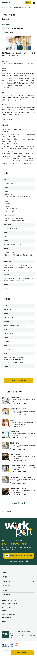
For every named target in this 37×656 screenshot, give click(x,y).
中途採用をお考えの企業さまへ (10, 604)
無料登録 (28, 2)
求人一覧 (9, 7)
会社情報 (5, 590)
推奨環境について (6, 617)
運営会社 (4, 621)
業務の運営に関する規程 (8, 614)
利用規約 (4, 611)
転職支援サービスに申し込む (9, 600)
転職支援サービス (7, 581)
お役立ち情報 (6, 586)
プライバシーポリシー (8, 607)
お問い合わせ (6, 594)
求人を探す (6, 577)
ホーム (3, 7)
